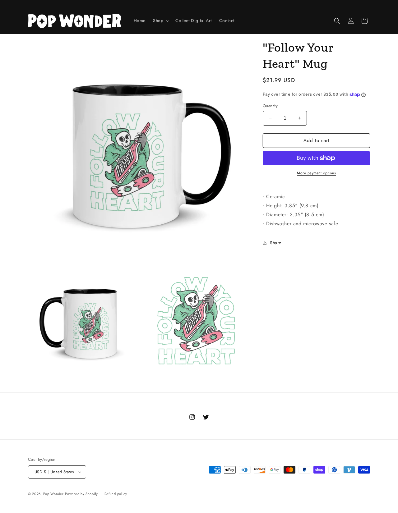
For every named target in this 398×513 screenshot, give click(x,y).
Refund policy (115, 493)
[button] (160, 20)
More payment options (316, 173)
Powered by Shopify (81, 493)
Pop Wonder (53, 493)
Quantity (270, 106)
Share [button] (275, 243)
